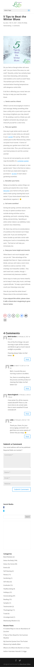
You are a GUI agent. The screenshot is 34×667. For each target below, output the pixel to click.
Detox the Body (22, 23)
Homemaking (7, 25)
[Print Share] (26, 315)
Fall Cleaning (7, 571)
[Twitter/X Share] (13, 315)
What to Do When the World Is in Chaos (16, 648)
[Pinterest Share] (5, 315)
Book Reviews (7, 557)
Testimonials (7, 606)
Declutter (6, 191)
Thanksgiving (7, 610)
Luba (6, 23)
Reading (6, 599)
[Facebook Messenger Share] (21, 315)
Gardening (6, 578)
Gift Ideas (6, 582)
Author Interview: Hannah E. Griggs (15, 651)
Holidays (6, 592)
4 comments (16, 25)
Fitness (5, 575)
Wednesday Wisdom (10, 621)
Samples (6, 603)
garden (10, 137)
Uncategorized (8, 617)
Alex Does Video (25, 664)
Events (5, 568)
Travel (5, 614)
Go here (14, 174)
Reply (27, 359)
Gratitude (6, 585)
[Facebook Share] (9, 315)
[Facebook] (3, 507)
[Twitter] (3, 511)
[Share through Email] (5, 320)
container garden (23, 161)
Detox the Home (8, 564)
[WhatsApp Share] (17, 315)
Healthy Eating (8, 589)
